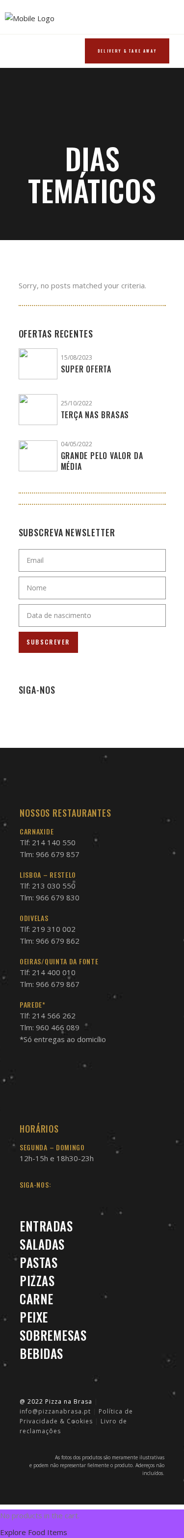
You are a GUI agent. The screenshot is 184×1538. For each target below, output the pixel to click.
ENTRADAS (46, 1226)
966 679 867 (57, 984)
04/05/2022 (76, 444)
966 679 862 (57, 941)
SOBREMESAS (53, 1335)
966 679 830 (57, 897)
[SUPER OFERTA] (38, 363)
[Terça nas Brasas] (38, 409)
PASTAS (38, 1262)
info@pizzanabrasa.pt (55, 1411)
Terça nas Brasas (95, 415)
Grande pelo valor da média (102, 461)
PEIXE (34, 1317)
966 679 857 (57, 854)
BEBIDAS (41, 1353)
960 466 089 (57, 1027)
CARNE (36, 1299)
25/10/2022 (76, 403)
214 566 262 (54, 1015)
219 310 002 (54, 929)
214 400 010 (54, 972)
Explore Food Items (33, 1532)
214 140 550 (54, 842)
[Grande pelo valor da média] (38, 455)
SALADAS (42, 1244)
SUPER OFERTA (86, 369)
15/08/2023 (76, 357)
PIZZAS (37, 1280)
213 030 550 (54, 886)
